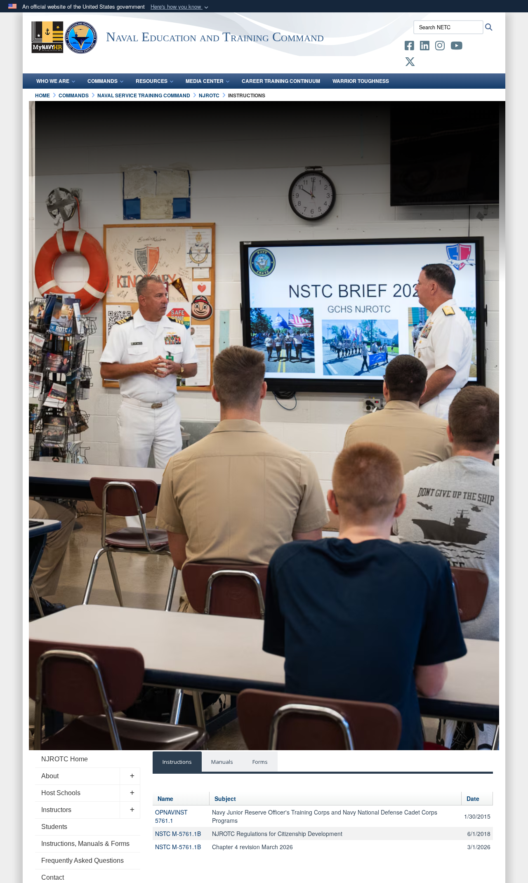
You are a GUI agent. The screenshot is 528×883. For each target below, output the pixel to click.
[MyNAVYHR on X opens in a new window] (410, 63)
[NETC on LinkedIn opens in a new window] (424, 47)
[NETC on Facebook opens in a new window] (409, 47)
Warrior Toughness (360, 81)
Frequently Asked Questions (82, 860)
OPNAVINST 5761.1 (171, 816)
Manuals (222, 761)
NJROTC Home (64, 759)
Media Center (205, 81)
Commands (102, 81)
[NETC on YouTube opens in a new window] (456, 47)
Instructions (177, 761)
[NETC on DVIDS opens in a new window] (474, 47)
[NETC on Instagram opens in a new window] (440, 47)
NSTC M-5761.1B (178, 833)
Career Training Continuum (281, 81)
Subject (225, 798)
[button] (180, 6)
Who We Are (52, 81)
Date (473, 798)
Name (165, 798)
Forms (260, 761)
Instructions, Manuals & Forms (85, 843)
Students (54, 826)
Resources (151, 81)
